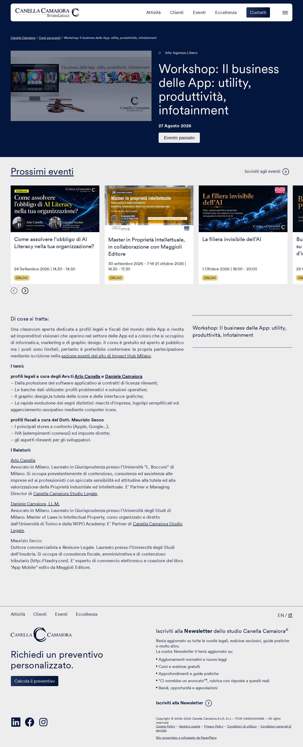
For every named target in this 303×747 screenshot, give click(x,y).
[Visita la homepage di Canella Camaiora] (48, 12)
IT (290, 615)
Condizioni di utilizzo (242, 726)
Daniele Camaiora (124, 376)
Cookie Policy (165, 726)
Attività (153, 12)
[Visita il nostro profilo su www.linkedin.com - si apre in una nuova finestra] (16, 722)
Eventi (199, 12)
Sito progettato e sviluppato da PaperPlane (186, 737)
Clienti (176, 12)
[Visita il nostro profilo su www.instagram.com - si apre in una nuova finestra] (43, 722)
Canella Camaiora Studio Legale (65, 493)
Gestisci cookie (189, 726)
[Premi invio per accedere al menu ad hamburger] (285, 12)
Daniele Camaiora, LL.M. (35, 503)
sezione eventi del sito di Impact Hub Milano (106, 356)
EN (281, 615)
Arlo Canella (87, 376)
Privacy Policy (213, 726)
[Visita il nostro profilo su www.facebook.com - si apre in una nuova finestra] (29, 722)
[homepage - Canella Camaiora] (42, 634)
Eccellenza (226, 12)
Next (25, 290)
